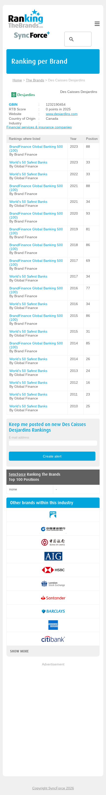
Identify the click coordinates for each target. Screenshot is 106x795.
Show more (19, 651)
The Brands (35, 80)
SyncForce (17, 474)
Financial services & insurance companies (39, 127)
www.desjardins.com (62, 114)
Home (17, 80)
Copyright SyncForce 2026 (53, 788)
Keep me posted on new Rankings (47, 427)
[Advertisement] (53, 720)
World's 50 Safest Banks (28, 162)
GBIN (13, 104)
